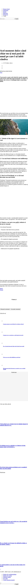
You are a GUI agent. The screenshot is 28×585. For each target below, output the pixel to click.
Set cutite (5, 578)
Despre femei (6, 9)
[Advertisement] (14, 34)
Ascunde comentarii (15, 309)
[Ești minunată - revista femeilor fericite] (11, 6)
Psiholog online (7, 577)
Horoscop (5, 14)
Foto (1, 72)
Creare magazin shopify (9, 580)
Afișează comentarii (5, 309)
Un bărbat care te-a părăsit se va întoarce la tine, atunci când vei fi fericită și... (13, 446)
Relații (4, 11)
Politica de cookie (7, 575)
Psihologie (5, 10)
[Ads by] (4, 135)
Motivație (5, 13)
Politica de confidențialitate (9, 574)
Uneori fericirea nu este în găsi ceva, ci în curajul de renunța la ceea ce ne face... (13, 522)
